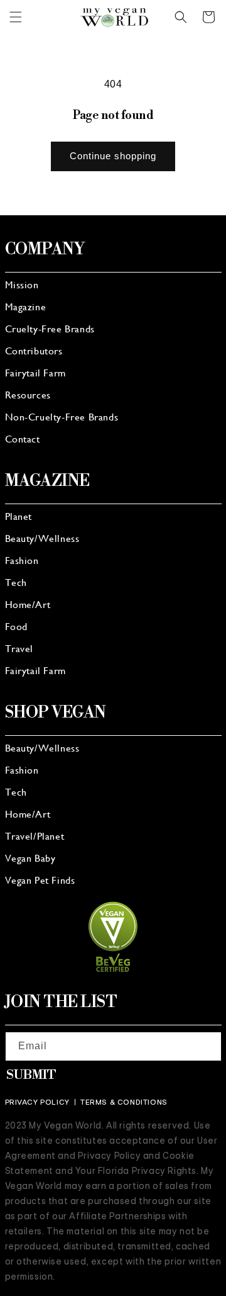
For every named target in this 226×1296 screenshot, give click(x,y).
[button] (16, 17)
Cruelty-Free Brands (50, 330)
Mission (22, 286)
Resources (28, 396)
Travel (19, 650)
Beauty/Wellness (42, 539)
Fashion (22, 561)
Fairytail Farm (35, 374)
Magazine (25, 308)
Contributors (34, 352)
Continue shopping (113, 155)
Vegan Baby (30, 859)
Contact (22, 440)
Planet (19, 517)
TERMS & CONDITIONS (124, 1102)
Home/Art (28, 605)
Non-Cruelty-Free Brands (62, 418)
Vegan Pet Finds (40, 881)
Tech (16, 583)
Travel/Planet (35, 837)
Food (16, 628)
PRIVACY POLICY (37, 1102)
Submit (31, 1075)
